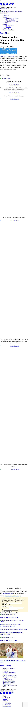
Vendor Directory (5, 665)
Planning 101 (6, 28)
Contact (5, 699)
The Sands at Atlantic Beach (7, 56)
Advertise (5, 700)
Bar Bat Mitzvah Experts (12, 18)
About (4, 696)
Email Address (5, 608)
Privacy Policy (6, 704)
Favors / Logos (10, 25)
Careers (5, 701)
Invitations (8, 27)
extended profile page (7, 593)
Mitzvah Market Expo (8, 29)
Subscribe (3, 5)
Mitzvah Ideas (8, 596)
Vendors (5, 17)
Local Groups (6, 697)
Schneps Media (7, 706)
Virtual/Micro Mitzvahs (12, 21)
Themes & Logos (16, 596)
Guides (5, 24)
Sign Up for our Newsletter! (7, 691)
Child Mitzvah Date (6, 605)
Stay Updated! (4, 13)
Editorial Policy (7, 703)
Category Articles (10, 20)
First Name (4, 603)
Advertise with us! (4, 8)
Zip (2, 609)
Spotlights (5, 22)
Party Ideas (6, 15)
